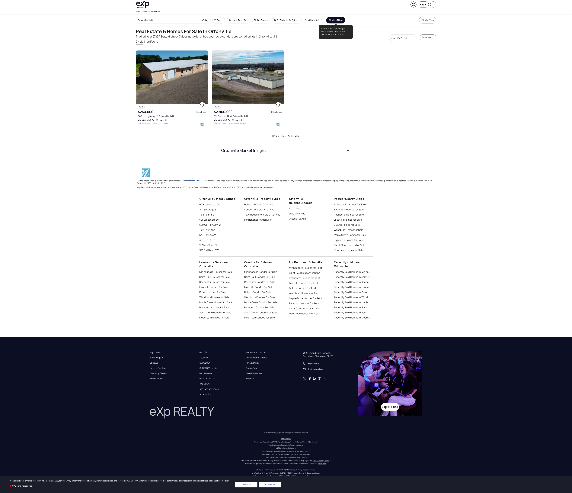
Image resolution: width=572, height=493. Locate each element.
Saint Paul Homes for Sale (349, 209)
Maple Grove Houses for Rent (305, 298)
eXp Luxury (204, 384)
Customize (270, 484)
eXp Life (203, 352)
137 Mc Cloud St (208, 245)
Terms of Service (308, 442)
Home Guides (156, 378)
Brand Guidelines (254, 373)
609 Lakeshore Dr (209, 204)
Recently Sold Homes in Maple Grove (352, 302)
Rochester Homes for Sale (349, 214)
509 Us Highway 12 (210, 224)
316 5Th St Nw (207, 240)
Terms (210, 481)
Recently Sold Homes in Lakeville (352, 287)
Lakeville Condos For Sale (258, 287)
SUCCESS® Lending (208, 368)
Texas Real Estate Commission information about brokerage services (286, 454)
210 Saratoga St (208, 209)
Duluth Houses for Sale (212, 292)
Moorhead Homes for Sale (348, 250)
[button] (286, 150)
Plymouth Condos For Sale (259, 307)
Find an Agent (156, 358)
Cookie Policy (252, 368)
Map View (429, 20)
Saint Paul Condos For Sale (259, 277)
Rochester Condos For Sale (259, 282)
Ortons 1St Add (297, 218)
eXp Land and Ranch (209, 389)
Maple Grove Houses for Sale (215, 302)
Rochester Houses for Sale (214, 282)
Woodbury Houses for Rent (304, 293)
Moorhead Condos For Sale (259, 317)
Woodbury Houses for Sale (214, 297)
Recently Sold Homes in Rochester (352, 282)
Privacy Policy (252, 363)
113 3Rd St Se (206, 214)
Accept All (246, 484)
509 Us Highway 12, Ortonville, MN (156, 116)
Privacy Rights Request (257, 358)
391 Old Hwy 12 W (209, 250)
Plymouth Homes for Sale (348, 240)
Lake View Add (297, 213)
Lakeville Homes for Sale (348, 219)
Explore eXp (155, 352)
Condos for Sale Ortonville (259, 209)
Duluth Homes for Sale (347, 224)
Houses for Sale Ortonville (259, 204)
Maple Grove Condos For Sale (260, 302)
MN (282, 136)
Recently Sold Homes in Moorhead (352, 317)
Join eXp (154, 363)
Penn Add (294, 208)
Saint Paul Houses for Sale (214, 277)
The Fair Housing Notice (321, 461)
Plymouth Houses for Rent (304, 303)
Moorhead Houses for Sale (214, 317)
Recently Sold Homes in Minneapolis (352, 271)
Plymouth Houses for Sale (214, 307)
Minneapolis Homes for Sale (350, 204)
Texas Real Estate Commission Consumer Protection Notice (286, 457)
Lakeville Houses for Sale (213, 287)
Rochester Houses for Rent (304, 278)
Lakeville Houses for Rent (303, 283)
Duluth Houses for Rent (302, 288)
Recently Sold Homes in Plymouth (352, 307)
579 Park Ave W (208, 235)
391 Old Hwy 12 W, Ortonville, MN (231, 116)
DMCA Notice (286, 439)
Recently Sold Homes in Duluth (352, 292)
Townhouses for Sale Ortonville (262, 214)
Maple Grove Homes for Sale (350, 235)
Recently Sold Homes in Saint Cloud (352, 312)
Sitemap (250, 378)
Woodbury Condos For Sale (259, 297)
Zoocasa (203, 358)
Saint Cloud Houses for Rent (305, 308)
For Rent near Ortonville (258, 219)
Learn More (322, 464)
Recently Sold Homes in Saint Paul (352, 277)
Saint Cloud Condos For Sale (260, 312)
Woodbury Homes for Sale (348, 229)
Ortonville (294, 136)
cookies (19, 481)
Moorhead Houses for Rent (304, 313)
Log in (423, 4)
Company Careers (158, 373)
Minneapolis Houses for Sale (215, 271)
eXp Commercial (207, 378)
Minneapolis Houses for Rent (305, 267)
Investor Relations (158, 368)
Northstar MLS (192, 180)
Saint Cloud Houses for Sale (215, 312)
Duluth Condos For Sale (257, 292)
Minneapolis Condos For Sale (260, 271)
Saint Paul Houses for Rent (304, 273)
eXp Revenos (205, 373)
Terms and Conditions (256, 352)
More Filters (337, 20)
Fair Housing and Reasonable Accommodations (286, 445)
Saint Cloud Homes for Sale (349, 245)
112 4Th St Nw (207, 229)
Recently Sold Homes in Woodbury (352, 297)
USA (274, 136)
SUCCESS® (204, 363)
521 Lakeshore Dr (209, 219)
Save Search (428, 37)
